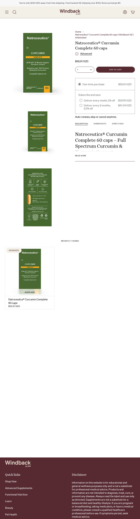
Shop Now (11, 481)
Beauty (9, 507)
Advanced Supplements (18, 488)
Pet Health (11, 514)
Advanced (86, 53)
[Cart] (133, 12)
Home (78, 31)
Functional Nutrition (16, 494)
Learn (8, 501)
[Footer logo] (18, 464)
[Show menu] (6, 12)
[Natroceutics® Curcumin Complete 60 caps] (29, 271)
